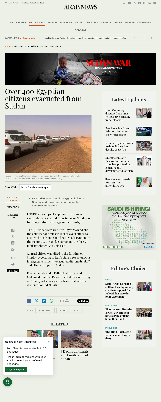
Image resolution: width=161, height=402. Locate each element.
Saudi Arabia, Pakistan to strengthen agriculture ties (118, 182)
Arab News (13, 3)
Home (8, 46)
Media (79, 22)
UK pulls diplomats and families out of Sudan (74, 355)
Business (66, 22)
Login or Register (16, 369)
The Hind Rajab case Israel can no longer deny (118, 335)
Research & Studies (138, 22)
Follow (14, 270)
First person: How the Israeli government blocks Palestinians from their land (118, 314)
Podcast (80, 30)
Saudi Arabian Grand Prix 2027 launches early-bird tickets (117, 131)
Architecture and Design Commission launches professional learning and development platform (86, 38)
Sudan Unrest (45, 310)
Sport (118, 22)
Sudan (62, 310)
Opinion (106, 22)
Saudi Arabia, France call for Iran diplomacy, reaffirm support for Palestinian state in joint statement (119, 290)
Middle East (37, 22)
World (52, 22)
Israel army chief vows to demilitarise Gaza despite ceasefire (119, 146)
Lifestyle (92, 22)
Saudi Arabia (18, 22)
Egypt (76, 310)
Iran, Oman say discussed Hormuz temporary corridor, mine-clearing (117, 114)
